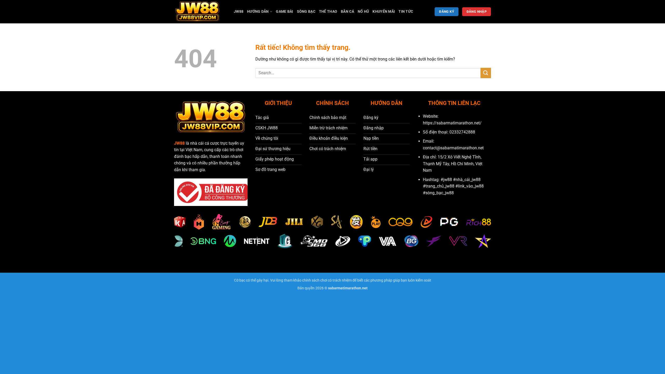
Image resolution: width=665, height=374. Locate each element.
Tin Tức (405, 11)
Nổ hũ (363, 11)
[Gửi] (486, 73)
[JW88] (200, 11)
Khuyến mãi (384, 11)
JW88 (238, 11)
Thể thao (328, 11)
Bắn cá (347, 11)
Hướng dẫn (258, 11)
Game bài (284, 11)
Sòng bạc (306, 11)
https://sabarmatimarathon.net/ (452, 123)
